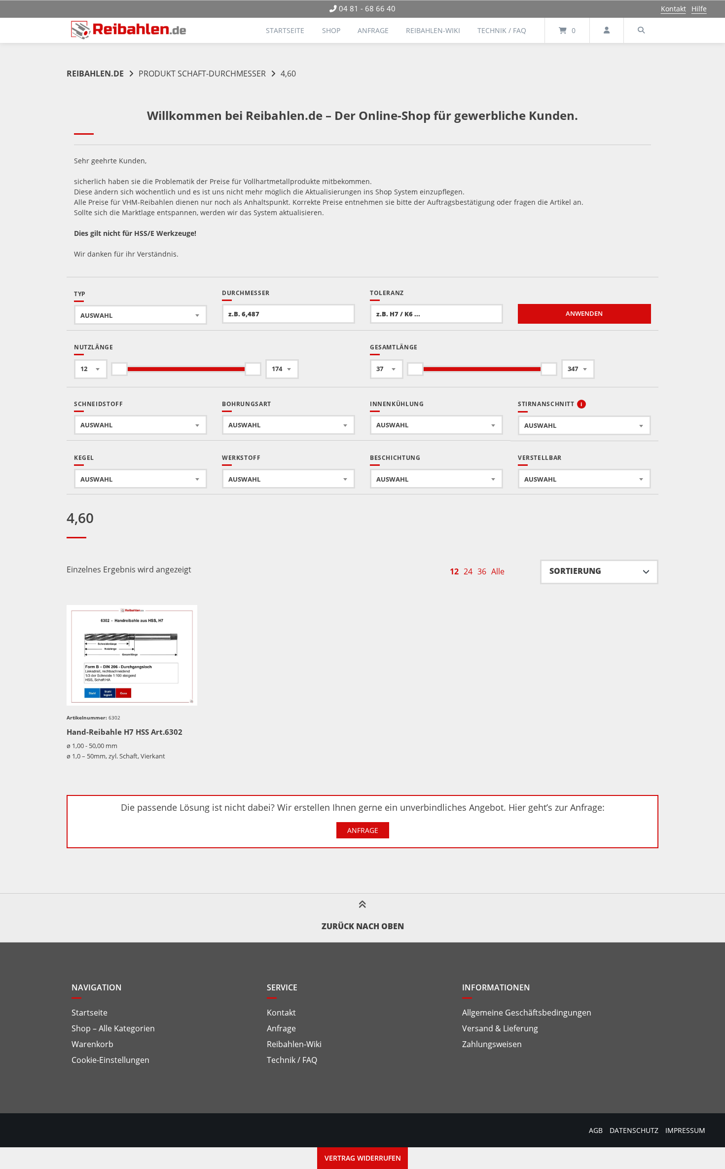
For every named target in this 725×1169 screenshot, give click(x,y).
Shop (331, 30)
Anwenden (584, 313)
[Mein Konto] (606, 30)
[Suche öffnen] (641, 30)
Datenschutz (634, 1130)
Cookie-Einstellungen (110, 1060)
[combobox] (140, 315)
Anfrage (373, 30)
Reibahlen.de (95, 73)
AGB (596, 1130)
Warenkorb (92, 1044)
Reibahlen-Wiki (433, 30)
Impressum (685, 1130)
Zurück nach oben (363, 926)
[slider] (119, 369)
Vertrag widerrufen (363, 1158)
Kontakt (673, 8)
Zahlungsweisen (492, 1044)
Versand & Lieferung (500, 1028)
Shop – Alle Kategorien (113, 1028)
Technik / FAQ (501, 30)
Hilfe (699, 8)
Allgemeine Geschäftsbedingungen (526, 1012)
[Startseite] (129, 30)
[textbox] (140, 315)
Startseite (285, 30)
